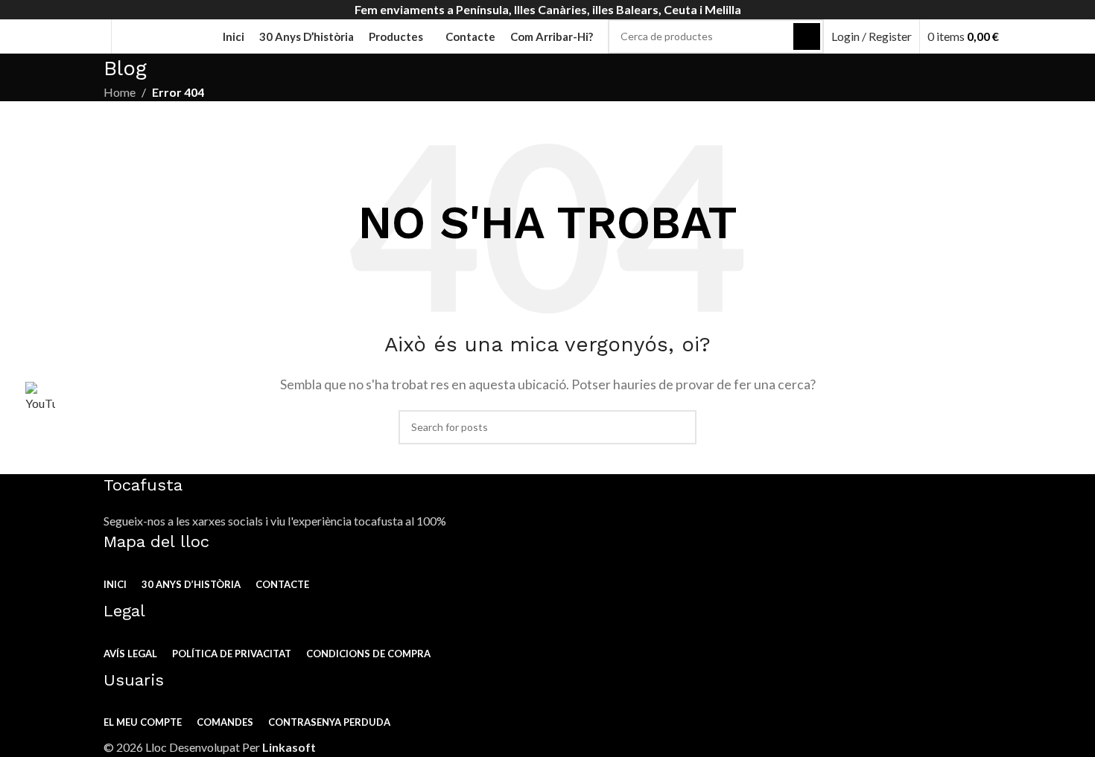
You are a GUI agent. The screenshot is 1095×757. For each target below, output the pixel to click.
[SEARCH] (806, 36)
